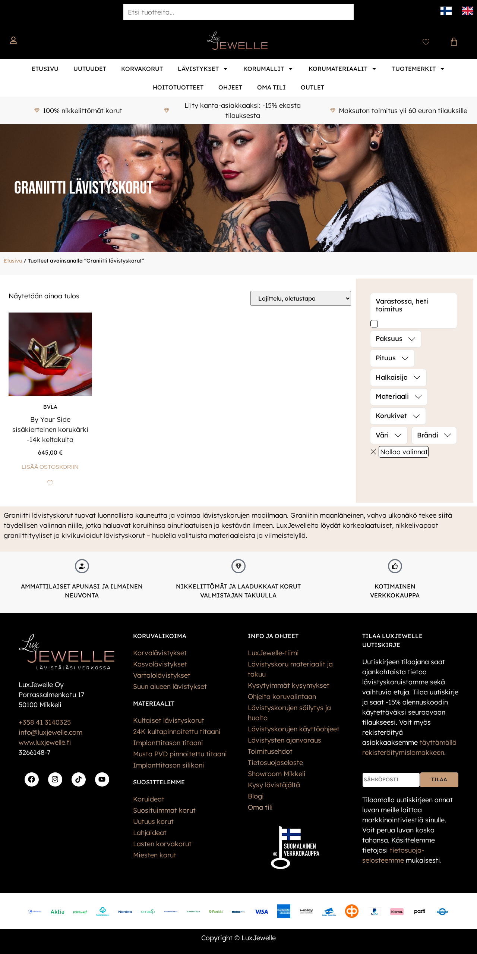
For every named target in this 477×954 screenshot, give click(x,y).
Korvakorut (142, 68)
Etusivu (45, 68)
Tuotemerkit (414, 68)
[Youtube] (102, 779)
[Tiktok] (79, 779)
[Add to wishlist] (50, 482)
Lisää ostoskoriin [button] (50, 467)
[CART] (453, 42)
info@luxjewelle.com (50, 732)
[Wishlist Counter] (426, 41)
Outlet (312, 87)
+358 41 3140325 (45, 722)
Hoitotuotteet (178, 87)
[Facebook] (32, 779)
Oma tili (271, 87)
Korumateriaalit (338, 68)
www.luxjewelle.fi (45, 742)
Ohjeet (230, 87)
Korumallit (263, 68)
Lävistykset (198, 68)
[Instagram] (55, 779)
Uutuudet (89, 68)
